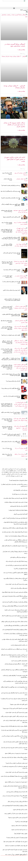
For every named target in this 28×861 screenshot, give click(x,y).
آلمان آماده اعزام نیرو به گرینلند (20, 514)
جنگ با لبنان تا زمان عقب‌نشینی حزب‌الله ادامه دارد (16, 565)
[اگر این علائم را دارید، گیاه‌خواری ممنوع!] (24, 217)
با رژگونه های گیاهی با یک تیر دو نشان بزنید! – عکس (10, 389)
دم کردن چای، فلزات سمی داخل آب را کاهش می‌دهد (15, 813)
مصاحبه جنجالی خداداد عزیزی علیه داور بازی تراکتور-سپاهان (14, 621)
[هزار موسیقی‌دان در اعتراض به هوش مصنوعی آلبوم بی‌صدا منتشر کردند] (24, 300)
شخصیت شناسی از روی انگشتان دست (7, 223)
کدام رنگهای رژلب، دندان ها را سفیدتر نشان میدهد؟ (10, 442)
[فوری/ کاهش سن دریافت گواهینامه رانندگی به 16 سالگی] (24, 205)
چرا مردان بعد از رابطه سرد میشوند (7, 454)
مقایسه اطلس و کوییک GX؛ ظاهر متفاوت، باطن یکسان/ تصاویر (11, 315)
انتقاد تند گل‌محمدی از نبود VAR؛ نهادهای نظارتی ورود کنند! (14, 605)
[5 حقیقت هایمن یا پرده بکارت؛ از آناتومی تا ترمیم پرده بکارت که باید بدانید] (24, 435)
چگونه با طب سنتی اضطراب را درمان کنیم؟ (10, 335)
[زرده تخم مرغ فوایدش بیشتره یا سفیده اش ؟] (24, 185)
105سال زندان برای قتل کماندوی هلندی (18, 506)
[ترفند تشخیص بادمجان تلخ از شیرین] (20, 321)
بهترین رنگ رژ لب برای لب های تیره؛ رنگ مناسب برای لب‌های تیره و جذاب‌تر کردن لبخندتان (6, 350)
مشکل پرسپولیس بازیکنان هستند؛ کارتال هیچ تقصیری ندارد (14, 629)
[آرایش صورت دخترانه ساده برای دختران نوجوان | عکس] (20, 308)
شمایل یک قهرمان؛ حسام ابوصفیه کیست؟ (18, 480)
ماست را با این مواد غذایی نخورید (20, 809)
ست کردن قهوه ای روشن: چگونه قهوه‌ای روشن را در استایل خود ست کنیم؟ (6, 230)
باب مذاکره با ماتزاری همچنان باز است (19, 645)
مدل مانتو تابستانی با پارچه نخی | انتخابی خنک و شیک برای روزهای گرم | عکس (6, 405)
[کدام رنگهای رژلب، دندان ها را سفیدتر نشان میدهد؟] (24, 442)
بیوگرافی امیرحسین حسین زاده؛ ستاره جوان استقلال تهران (14, 592)
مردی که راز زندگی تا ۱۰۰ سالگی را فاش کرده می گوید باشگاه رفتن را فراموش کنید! (10, 359)
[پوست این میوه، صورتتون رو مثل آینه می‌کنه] (20, 211)
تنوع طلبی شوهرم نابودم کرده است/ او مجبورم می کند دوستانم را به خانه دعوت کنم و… (6, 366)
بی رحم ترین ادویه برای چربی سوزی (19, 829)
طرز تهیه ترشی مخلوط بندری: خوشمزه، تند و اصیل (16, 845)
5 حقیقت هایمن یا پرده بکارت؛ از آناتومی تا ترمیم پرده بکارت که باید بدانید (11, 435)
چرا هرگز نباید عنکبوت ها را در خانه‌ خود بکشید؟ (11, 396)
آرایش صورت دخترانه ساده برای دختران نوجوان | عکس (6, 308)
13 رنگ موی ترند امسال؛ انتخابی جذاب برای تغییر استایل (7, 263)
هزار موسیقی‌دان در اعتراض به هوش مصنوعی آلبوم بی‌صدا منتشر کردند (12, 299)
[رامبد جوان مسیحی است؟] (20, 179)
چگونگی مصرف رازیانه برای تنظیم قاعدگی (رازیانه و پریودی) (14, 726)
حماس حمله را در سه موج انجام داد (19, 494)
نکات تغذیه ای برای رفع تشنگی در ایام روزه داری (16, 791)
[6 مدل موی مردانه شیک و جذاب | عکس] (24, 290)
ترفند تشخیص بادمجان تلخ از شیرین (6, 321)
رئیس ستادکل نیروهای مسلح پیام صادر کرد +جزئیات (16, 536)
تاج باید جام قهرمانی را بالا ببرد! (20, 568)
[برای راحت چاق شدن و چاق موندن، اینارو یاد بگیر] (24, 198)
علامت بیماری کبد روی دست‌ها (7, 173)
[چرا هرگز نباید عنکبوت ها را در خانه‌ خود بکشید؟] (24, 397)
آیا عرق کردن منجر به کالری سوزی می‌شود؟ (17, 817)
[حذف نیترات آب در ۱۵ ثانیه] (20, 449)
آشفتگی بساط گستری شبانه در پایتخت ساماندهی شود (15, 45)
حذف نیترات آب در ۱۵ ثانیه (7, 449)
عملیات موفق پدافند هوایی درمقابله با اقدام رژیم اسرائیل (15, 528)
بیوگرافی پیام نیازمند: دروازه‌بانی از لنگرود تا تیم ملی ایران (14, 601)
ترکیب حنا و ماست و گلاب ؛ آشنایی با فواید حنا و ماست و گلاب (14, 716)
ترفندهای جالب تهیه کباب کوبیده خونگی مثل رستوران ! (7, 420)
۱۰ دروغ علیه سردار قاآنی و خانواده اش (18, 557)
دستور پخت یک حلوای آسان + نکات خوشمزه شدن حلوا (15, 841)
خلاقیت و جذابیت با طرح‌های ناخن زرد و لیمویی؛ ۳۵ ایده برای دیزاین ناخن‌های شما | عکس (11, 238)
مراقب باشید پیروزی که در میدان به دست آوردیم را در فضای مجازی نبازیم (14, 124)
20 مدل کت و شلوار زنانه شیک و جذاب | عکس (11, 282)
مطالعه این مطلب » (21, 49)
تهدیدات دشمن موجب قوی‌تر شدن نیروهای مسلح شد (15, 502)
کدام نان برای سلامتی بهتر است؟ (13, 381)
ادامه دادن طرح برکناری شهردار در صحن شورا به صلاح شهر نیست (14, 159)
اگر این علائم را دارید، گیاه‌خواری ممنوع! (11, 217)
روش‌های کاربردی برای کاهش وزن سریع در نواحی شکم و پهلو (6, 328)
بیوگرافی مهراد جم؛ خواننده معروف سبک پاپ (6, 244)
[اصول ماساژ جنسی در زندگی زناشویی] (20, 276)
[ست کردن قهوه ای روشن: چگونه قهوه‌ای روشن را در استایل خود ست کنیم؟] (20, 230)
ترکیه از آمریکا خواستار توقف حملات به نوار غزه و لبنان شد (14, 532)
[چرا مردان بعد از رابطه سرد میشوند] (20, 455)
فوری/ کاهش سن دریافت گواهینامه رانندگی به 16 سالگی (10, 205)
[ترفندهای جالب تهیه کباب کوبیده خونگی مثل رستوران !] (20, 420)
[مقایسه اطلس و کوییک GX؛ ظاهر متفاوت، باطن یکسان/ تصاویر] (24, 315)
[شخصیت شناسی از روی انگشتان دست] (20, 223)
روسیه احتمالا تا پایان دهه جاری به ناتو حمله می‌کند (16, 561)
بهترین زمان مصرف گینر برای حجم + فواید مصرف (16, 584)
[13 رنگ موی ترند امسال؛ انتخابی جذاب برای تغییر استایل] (20, 263)
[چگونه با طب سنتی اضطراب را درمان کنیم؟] (24, 335)
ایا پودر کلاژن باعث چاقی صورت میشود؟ (18, 704)
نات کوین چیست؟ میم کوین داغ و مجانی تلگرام (11, 253)
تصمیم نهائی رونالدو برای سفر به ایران (19, 588)
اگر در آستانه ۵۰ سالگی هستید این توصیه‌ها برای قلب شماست (7, 342)
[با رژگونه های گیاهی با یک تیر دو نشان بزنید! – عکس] (24, 389)
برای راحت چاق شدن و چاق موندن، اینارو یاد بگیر (10, 198)
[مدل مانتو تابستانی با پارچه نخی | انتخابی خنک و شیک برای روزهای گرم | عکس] (20, 405)
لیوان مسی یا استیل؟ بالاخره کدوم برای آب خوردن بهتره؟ (15, 708)
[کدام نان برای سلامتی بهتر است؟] (24, 381)
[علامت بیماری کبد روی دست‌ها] (20, 174)
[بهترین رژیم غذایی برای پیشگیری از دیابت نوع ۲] (24, 192)
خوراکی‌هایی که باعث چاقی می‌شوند (19, 825)
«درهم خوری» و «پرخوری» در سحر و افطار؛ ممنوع (16, 753)
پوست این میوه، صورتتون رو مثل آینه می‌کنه (6, 211)
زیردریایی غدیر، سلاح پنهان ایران (20, 490)
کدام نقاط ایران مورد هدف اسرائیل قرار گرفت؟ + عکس (15, 518)
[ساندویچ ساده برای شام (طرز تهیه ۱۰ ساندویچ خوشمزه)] (20, 428)
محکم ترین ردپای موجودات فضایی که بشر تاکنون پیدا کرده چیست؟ (11, 374)
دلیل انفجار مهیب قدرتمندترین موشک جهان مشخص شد (15, 498)
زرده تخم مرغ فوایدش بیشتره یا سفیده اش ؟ (10, 185)
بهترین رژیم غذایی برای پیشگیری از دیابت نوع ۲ (10, 191)
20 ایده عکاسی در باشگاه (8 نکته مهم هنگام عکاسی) (15, 625)
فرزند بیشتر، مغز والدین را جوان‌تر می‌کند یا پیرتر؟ (16, 763)
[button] (14, 8)
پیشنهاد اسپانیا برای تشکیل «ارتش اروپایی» (18, 510)
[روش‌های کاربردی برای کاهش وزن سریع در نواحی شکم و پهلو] (20, 328)
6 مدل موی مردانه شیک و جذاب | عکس (11, 290)
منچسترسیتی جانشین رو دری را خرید (19, 660)
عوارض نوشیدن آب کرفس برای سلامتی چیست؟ (16, 837)
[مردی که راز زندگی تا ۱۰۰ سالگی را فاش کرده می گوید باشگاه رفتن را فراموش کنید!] (24, 359)
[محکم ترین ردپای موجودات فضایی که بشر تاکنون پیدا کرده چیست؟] (24, 375)
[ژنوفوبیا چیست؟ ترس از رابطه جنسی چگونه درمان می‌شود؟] (24, 413)
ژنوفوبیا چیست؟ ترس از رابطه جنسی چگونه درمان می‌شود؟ (10, 413)
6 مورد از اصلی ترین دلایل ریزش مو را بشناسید (12, 270)
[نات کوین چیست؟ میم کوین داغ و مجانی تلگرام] (24, 253)
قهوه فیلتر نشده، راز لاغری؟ (21, 821)
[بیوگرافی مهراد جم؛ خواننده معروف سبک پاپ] (20, 245)
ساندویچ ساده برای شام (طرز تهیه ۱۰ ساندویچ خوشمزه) (7, 428)
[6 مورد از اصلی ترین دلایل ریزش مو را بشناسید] (24, 270)
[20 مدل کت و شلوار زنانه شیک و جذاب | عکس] (24, 282)
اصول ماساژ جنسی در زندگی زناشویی (7, 276)
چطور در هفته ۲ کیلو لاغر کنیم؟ (20, 833)
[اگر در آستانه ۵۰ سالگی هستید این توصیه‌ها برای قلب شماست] (20, 342)
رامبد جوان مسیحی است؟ (8, 179)
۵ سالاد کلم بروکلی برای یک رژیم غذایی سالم (17, 801)
